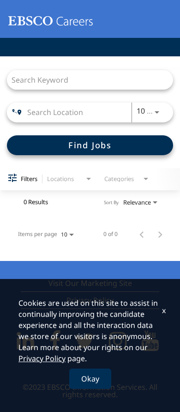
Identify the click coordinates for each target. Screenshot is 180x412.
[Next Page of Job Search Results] (160, 234)
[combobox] (85, 80)
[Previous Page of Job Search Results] (141, 234)
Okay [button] (90, 379)
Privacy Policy (42, 358)
